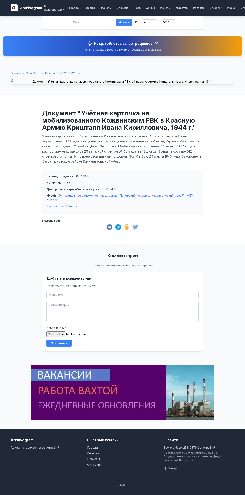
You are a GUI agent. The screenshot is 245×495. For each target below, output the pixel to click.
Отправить (59, 343)
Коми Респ (32, 73)
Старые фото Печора (61, 206)
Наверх (173, 468)
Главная (16, 73)
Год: (138, 22)
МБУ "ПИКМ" (68, 73)
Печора (50, 73)
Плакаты (105, 7)
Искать (124, 22)
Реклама (199, 7)
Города (74, 7)
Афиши (150, 7)
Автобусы (182, 7)
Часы (137, 7)
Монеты (165, 7)
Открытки (122, 7)
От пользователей (54, 7)
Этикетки (216, 7)
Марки (231, 7)
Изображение (56, 328)
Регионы (89, 7)
